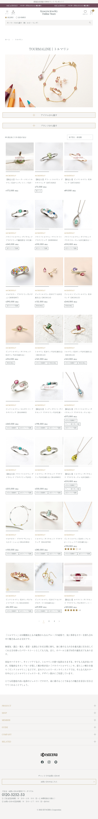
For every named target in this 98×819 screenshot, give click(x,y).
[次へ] (58, 621)
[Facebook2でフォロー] (42, 762)
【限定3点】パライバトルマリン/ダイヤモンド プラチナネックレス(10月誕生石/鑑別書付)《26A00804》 (78, 411)
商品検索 (10, 17)
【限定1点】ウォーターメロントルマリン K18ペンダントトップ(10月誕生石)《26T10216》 (19, 181)
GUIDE (5, 727)
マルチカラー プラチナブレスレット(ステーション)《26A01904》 (19, 540)
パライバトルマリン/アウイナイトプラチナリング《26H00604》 (48, 238)
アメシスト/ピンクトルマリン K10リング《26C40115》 (77, 296)
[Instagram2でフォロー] (49, 762)
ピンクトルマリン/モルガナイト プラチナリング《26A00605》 (19, 411)
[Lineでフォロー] (55, 762)
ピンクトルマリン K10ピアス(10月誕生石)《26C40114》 (48, 296)
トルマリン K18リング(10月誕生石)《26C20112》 (48, 353)
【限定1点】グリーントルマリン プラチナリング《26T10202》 (48, 181)
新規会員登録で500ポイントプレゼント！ (49, 1)
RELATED (6, 741)
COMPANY (7, 734)
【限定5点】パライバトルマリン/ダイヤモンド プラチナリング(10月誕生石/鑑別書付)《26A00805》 (20, 476)
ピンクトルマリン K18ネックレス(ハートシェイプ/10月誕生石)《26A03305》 (77, 540)
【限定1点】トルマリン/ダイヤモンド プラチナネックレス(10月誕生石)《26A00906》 (78, 476)
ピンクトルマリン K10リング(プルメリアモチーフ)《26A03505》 (19, 601)
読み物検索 (22, 17)
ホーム (7, 39)
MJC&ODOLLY (11, 176)
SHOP (4, 713)
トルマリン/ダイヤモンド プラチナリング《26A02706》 (48, 540)
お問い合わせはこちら (49, 781)
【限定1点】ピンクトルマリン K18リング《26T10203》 (77, 181)
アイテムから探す (49, 115)
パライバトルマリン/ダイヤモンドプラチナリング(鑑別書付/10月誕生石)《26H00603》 (19, 239)
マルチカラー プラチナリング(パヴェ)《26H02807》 (19, 296)
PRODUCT (6, 705)
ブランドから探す (49, 125)
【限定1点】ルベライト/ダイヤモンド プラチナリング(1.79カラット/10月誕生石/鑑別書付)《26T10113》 (78, 601)
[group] (49, 5)
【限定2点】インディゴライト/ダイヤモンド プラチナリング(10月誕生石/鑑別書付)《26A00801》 (49, 411)
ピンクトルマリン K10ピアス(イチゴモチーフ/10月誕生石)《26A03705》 (48, 601)
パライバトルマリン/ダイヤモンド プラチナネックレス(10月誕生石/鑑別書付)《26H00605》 (78, 239)
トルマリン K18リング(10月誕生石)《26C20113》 (78, 353)
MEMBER (6, 720)
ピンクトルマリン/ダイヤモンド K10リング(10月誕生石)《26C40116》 (18, 353)
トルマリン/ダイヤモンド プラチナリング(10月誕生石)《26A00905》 (48, 475)
